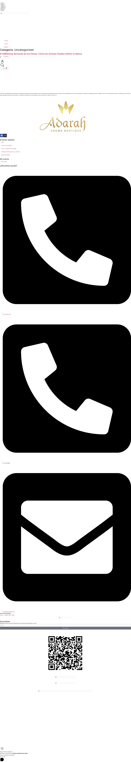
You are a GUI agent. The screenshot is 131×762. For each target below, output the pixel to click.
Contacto (6, 56)
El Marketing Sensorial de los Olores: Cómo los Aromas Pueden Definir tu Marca (41, 53)
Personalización (6, 50)
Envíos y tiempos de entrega (8, 148)
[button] (65, 748)
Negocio (6, 47)
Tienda (6, 40)
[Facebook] (1, 135)
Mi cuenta (3, 161)
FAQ (2, 142)
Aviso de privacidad (6, 145)
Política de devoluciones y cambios (10, 151)
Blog (6, 53)
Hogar (6, 43)
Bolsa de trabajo (5, 155)
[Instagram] (5, 135)
